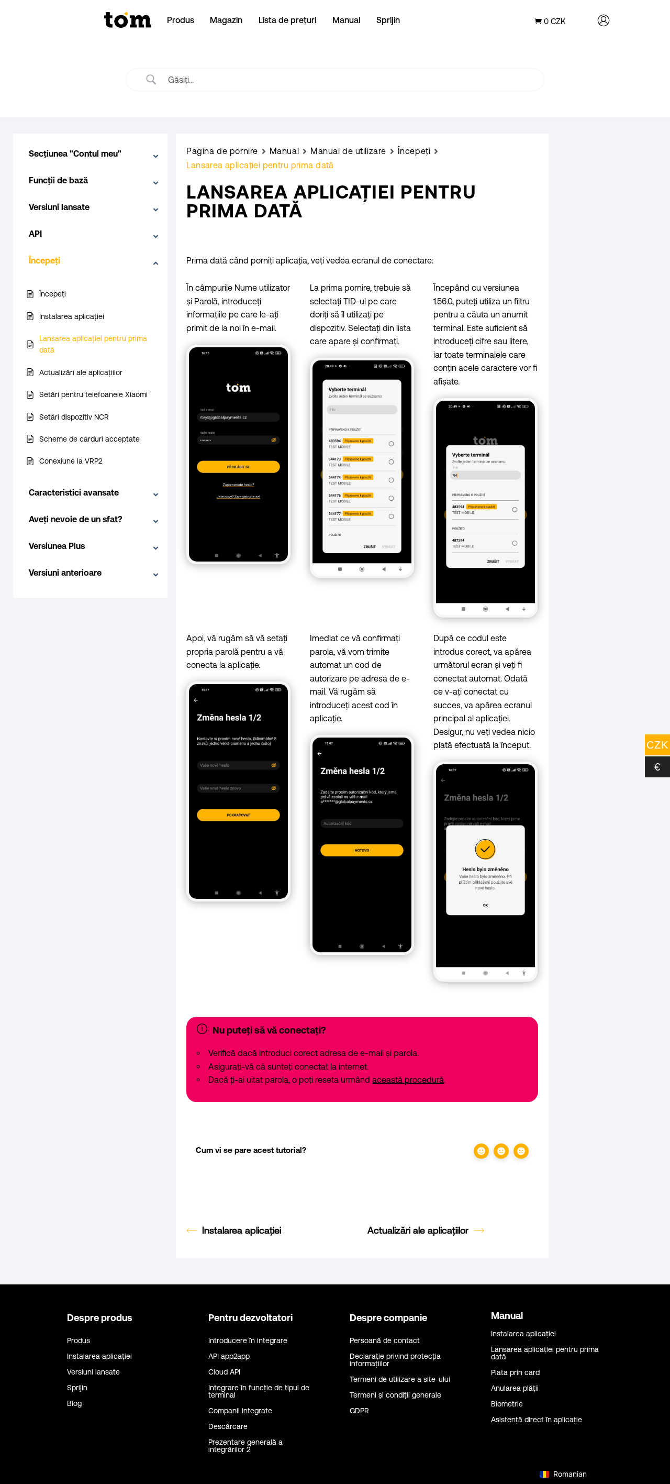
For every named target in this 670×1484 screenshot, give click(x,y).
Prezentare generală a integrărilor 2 (245, 1446)
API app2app (229, 1356)
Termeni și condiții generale (395, 1395)
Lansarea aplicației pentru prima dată (545, 1353)
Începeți (414, 151)
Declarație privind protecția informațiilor (395, 1360)
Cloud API (224, 1372)
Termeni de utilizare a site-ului (400, 1379)
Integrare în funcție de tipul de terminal (258, 1391)
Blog (74, 1404)
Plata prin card (515, 1373)
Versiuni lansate (93, 1372)
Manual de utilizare (348, 151)
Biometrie (507, 1404)
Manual (346, 20)
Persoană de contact (385, 1341)
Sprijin (388, 20)
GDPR (359, 1411)
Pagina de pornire (222, 151)
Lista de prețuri (287, 20)
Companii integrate (240, 1411)
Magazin (226, 20)
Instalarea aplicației (241, 1230)
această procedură (408, 1079)
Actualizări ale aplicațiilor (417, 1230)
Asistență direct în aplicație (536, 1420)
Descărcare (228, 1427)
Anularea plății (515, 1388)
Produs (180, 20)
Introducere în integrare (247, 1341)
